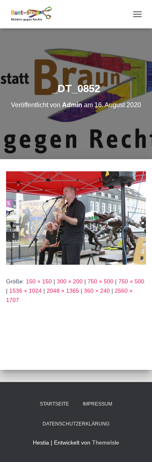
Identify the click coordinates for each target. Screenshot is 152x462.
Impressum (97, 404)
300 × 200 (70, 281)
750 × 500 (100, 281)
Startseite (54, 404)
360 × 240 (97, 290)
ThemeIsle (105, 442)
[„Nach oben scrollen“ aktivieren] (136, 446)
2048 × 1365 (63, 290)
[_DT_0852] (76, 217)
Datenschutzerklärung (76, 424)
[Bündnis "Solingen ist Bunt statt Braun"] (34, 14)
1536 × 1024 (25, 290)
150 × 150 (39, 281)
